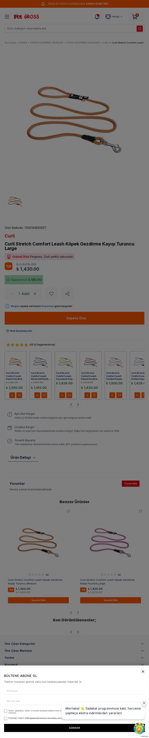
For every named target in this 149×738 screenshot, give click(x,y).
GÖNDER (74, 727)
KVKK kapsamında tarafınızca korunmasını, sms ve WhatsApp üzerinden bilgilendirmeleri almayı (61, 718)
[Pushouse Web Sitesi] (144, 736)
